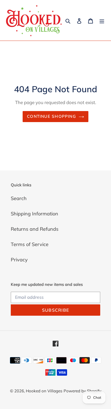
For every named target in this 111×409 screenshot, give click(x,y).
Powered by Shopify (82, 390)
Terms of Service (29, 244)
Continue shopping (51, 116)
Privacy (19, 260)
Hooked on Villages (44, 390)
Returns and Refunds (34, 229)
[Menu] (101, 20)
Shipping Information (34, 214)
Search (19, 198)
